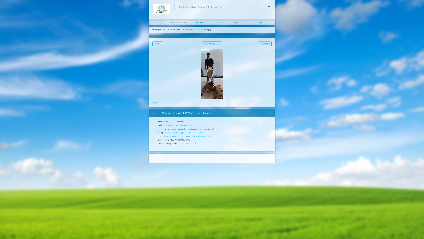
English (261, 22)
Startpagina (156, 30)
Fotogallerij (200, 22)
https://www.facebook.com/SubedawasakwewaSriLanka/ (190, 129)
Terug (154, 102)
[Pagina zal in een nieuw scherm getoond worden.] (212, 74)
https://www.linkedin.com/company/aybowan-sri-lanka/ (188, 136)
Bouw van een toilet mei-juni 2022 (175, 30)
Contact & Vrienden (240, 22)
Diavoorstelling (212, 44)
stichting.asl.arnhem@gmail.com (177, 125)
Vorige (157, 44)
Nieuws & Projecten (178, 22)
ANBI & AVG (219, 22)
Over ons (157, 22)
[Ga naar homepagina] (161, 7)
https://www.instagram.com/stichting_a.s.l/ (185, 132)
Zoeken (269, 6)
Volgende (265, 44)
